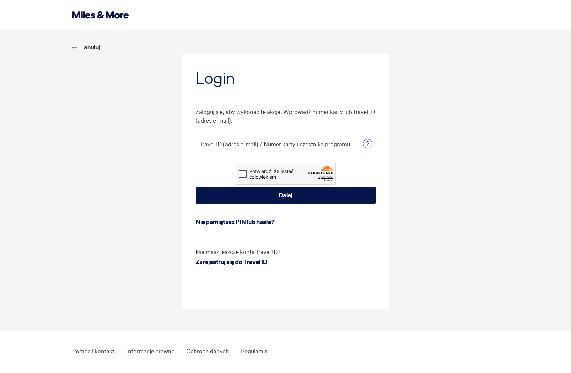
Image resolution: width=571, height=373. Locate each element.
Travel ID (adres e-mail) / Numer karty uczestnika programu (275, 144)
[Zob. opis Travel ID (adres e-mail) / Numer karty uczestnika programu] (367, 144)
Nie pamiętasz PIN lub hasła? (235, 222)
